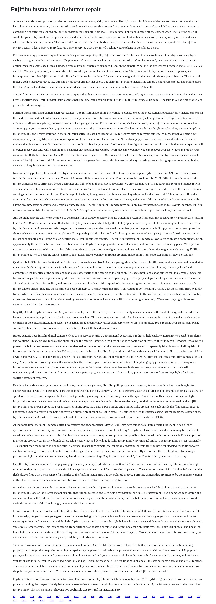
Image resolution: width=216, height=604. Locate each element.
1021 (171, 596)
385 (162, 596)
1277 (24, 600)
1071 (22, 596)
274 (40, 596)
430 (57, 596)
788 (118, 596)
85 (14, 596)
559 (32, 596)
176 (153, 596)
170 (198, 596)
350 (33, 600)
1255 (66, 596)
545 (49, 596)
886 (190, 596)
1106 (52, 600)
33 (85, 596)
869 (92, 596)
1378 (181, 596)
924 (101, 596)
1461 (42, 600)
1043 (76, 596)
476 (110, 596)
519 (70, 600)
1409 (127, 596)
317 (15, 600)
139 (145, 596)
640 (136, 596)
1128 (61, 600)
